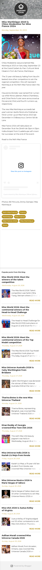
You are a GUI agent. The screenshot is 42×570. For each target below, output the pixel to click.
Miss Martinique (26, 221)
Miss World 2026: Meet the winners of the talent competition (15, 279)
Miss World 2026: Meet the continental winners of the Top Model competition (17, 340)
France (23, 212)
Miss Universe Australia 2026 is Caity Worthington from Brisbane (18, 370)
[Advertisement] (21, 249)
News (5, 225)
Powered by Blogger (22, 566)
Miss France (20, 217)
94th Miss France (10, 212)
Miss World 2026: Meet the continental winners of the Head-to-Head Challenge (15, 310)
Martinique (7, 217)
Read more (34, 301)
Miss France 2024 (10, 221)
